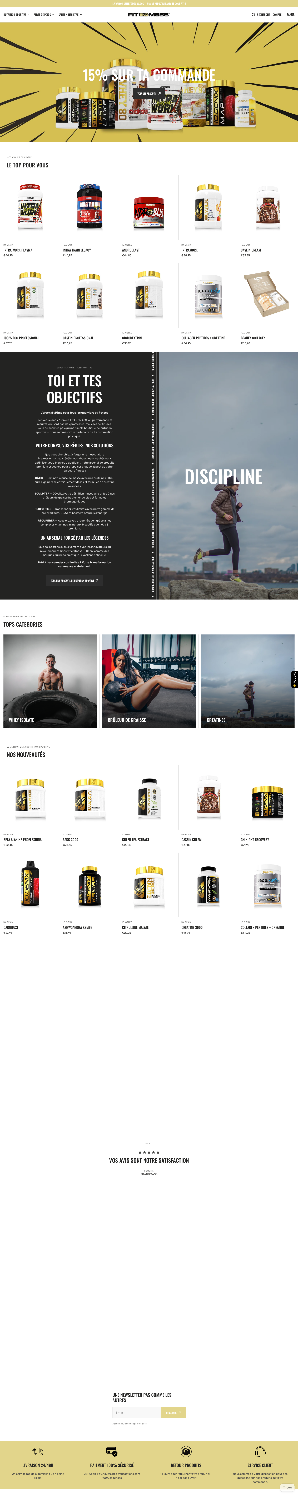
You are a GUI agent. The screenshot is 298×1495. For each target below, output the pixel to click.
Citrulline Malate (135, 927)
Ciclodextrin (132, 338)
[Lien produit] (30, 216)
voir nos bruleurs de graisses (147, 99)
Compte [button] (277, 15)
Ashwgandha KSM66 (77, 927)
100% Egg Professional (21, 338)
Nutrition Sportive (14, 15)
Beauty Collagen (253, 338)
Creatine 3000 (192, 927)
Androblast (131, 250)
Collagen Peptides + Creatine (203, 338)
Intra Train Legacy (77, 250)
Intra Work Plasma (17, 250)
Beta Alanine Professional (23, 839)
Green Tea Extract (135, 839)
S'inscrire (171, 1413)
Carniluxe (10, 927)
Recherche (263, 15)
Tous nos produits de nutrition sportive (72, 580)
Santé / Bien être (68, 15)
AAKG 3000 (70, 839)
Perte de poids (42, 15)
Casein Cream (251, 250)
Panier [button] (291, 14)
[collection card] (50, 681)
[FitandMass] (149, 14)
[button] (7, 82)
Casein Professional (78, 338)
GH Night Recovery (255, 839)
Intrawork (189, 250)
